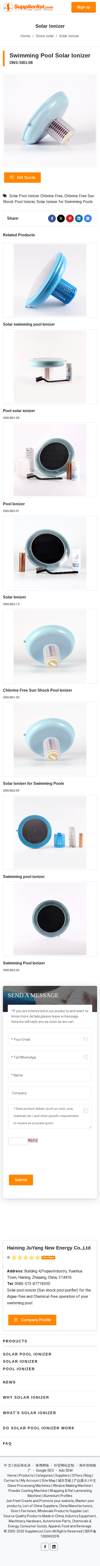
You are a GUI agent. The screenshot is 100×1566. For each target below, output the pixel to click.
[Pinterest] (70, 218)
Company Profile (35, 1320)
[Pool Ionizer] (50, 460)
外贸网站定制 (64, 1465)
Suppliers (62, 1475)
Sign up (83, 7)
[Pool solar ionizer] (50, 366)
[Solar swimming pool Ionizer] (50, 280)
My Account (30, 1480)
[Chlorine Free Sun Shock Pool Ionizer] (50, 646)
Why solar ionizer (26, 1397)
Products (15, 1341)
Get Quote (25, 177)
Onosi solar (45, 36)
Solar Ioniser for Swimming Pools (64, 201)
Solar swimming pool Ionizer (29, 324)
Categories (44, 1475)
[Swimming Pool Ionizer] (50, 919)
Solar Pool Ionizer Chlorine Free (36, 196)
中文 (92, 1480)
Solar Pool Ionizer (27, 1354)
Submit (21, 1180)
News (9, 1382)
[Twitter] (61, 218)
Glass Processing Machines (29, 1486)
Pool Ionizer (14, 504)
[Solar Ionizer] (50, 553)
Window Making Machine (72, 1486)
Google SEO (45, 1470)
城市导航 (64, 1480)
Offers (77, 1475)
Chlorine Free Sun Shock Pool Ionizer (37, 690)
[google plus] (88, 218)
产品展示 (80, 1480)
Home (25, 36)
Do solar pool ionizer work (39, 1428)
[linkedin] (79, 218)
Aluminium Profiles (57, 1496)
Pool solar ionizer (19, 411)
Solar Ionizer (69, 36)
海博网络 (42, 1465)
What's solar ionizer (29, 1413)
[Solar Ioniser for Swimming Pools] (50, 739)
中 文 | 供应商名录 (17, 1465)
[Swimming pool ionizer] (50, 832)
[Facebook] (52, 218)
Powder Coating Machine (27, 1491)
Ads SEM (66, 1470)
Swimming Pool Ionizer (24, 963)
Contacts (11, 1480)
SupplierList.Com (38, 1531)
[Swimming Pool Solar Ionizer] (50, 120)
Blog (87, 1475)
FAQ (7, 1443)
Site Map (49, 1480)
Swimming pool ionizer (24, 877)
